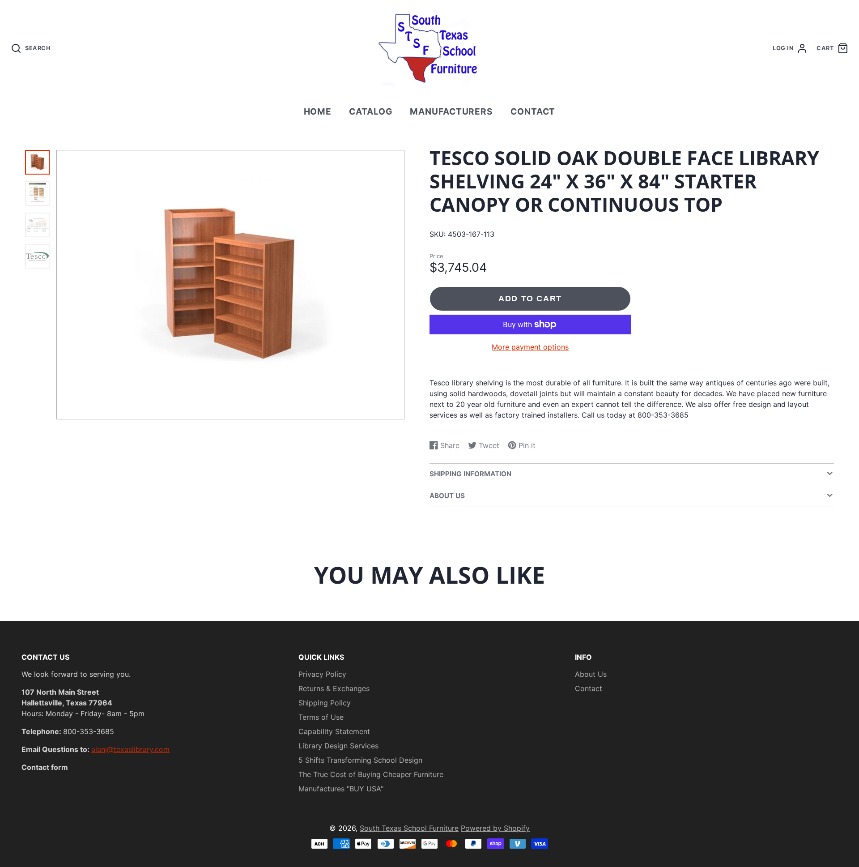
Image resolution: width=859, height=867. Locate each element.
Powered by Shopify (495, 828)
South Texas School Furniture (409, 828)
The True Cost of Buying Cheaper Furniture (370, 774)
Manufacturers (451, 111)
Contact (533, 111)
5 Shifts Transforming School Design (360, 760)
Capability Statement (334, 731)
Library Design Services (338, 745)
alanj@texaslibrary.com (130, 749)
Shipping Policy (324, 702)
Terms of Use (321, 717)
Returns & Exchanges (334, 688)
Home (318, 111)
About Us (591, 674)
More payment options (530, 346)
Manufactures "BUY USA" (340, 788)
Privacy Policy (322, 674)
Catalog (371, 111)
